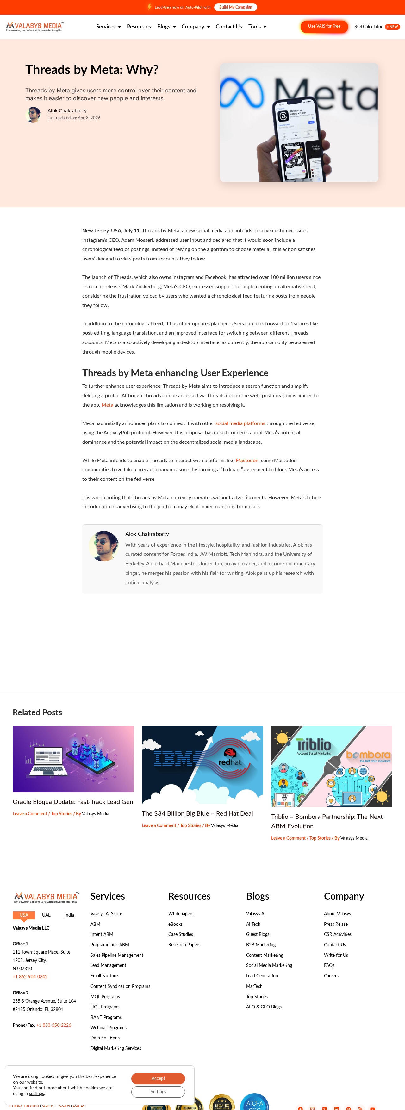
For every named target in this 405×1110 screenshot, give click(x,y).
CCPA (64, 1105)
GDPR (47, 1105)
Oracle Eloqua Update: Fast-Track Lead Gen (73, 802)
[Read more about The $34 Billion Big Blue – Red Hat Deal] (202, 765)
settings (36, 1094)
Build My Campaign (235, 7)
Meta (107, 405)
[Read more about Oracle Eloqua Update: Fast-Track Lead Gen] (73, 759)
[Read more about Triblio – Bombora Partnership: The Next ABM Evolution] (331, 766)
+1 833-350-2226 (53, 1025)
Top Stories (61, 814)
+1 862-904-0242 (30, 977)
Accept (158, 1078)
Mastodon (247, 460)
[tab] (24, 915)
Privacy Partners (24, 1105)
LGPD (78, 1105)
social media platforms (240, 423)
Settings (158, 1092)
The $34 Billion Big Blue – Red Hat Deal (197, 814)
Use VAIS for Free (324, 26)
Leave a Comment (30, 814)
